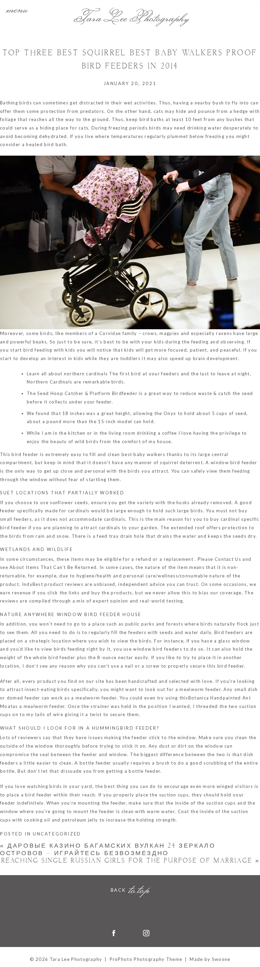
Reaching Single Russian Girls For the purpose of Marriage (130, 861)
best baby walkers (143, 454)
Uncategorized (57, 833)
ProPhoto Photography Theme (146, 959)
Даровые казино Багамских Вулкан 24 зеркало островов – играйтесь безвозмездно (107, 849)
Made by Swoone (210, 959)
